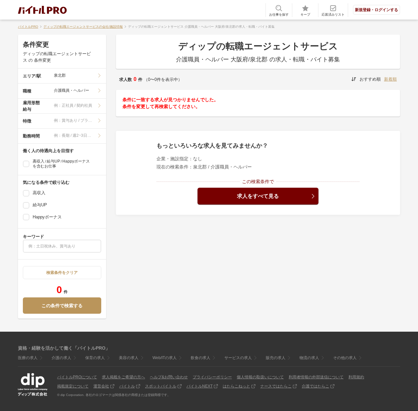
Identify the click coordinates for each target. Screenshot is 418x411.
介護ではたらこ (315, 386)
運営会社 (101, 386)
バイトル (127, 386)
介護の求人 (61, 358)
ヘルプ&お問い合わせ (169, 377)
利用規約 (356, 377)
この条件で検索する (62, 305)
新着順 (390, 79)
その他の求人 (345, 358)
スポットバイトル (160, 386)
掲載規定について (72, 386)
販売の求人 (275, 358)
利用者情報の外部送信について (316, 377)
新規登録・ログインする (376, 10)
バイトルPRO (28, 26)
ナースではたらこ (276, 386)
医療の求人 (28, 358)
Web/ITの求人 (165, 358)
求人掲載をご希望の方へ (123, 377)
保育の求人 (95, 358)
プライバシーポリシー (212, 377)
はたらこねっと (236, 386)
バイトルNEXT (199, 386)
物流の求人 (309, 358)
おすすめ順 (370, 79)
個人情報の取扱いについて (260, 377)
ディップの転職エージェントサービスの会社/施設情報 (83, 26)
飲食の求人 (200, 358)
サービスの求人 (238, 358)
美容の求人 (128, 358)
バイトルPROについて (77, 377)
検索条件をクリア (62, 272)
